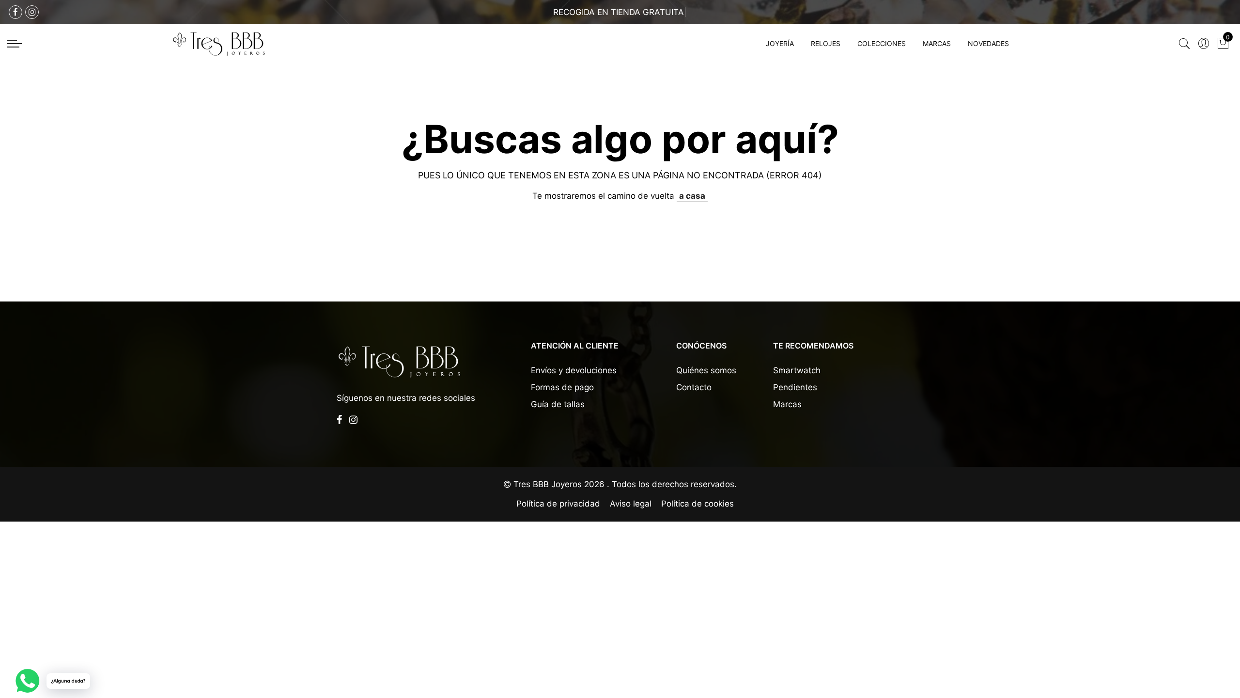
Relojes (825, 43)
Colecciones (881, 43)
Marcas (937, 43)
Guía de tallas (558, 404)
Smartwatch (797, 370)
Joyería (780, 43)
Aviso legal (630, 503)
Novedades (988, 43)
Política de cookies (697, 503)
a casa (692, 196)
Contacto (694, 387)
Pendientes (795, 387)
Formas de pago (562, 387)
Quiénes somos (706, 370)
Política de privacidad (558, 503)
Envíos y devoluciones (574, 370)
